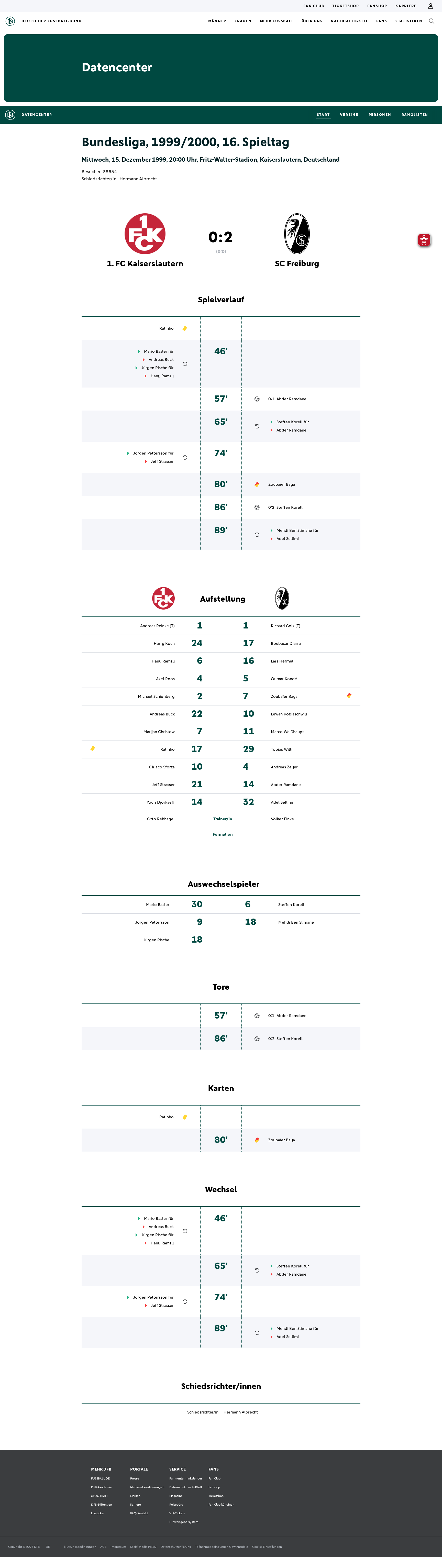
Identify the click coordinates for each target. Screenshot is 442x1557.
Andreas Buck (161, 360)
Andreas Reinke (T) (157, 626)
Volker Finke (282, 819)
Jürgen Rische (154, 368)
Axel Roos (165, 679)
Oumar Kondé (284, 679)
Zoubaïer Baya (281, 484)
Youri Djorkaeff (161, 802)
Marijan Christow (159, 732)
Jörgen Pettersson (150, 453)
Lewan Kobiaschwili (289, 714)
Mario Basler (155, 351)
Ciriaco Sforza (162, 767)
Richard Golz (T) (285, 626)
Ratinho (166, 328)
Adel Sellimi (288, 539)
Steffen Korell (290, 422)
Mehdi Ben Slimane (294, 530)
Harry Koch (164, 644)
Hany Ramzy (162, 376)
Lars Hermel (282, 661)
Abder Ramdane (291, 399)
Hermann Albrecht (138, 179)
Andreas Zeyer (284, 767)
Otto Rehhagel (161, 819)
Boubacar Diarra (286, 644)
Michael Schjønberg (156, 696)
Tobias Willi (281, 749)
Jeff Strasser (162, 461)
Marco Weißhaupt (287, 732)
